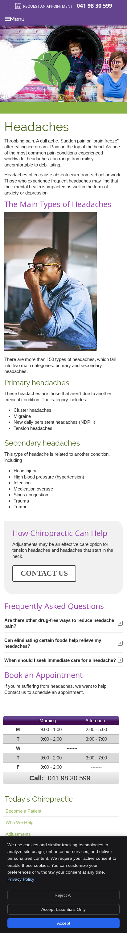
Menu (17, 19)
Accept (63, 923)
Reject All (63, 895)
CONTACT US (44, 573)
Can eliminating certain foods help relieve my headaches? (52, 643)
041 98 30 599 (94, 6)
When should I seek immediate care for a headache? (60, 660)
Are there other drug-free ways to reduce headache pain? (59, 623)
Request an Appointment (47, 6)
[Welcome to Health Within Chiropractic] (75, 93)
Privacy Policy (20, 879)
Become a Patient (23, 811)
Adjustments (18, 834)
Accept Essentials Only (63, 909)
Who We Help (19, 822)
